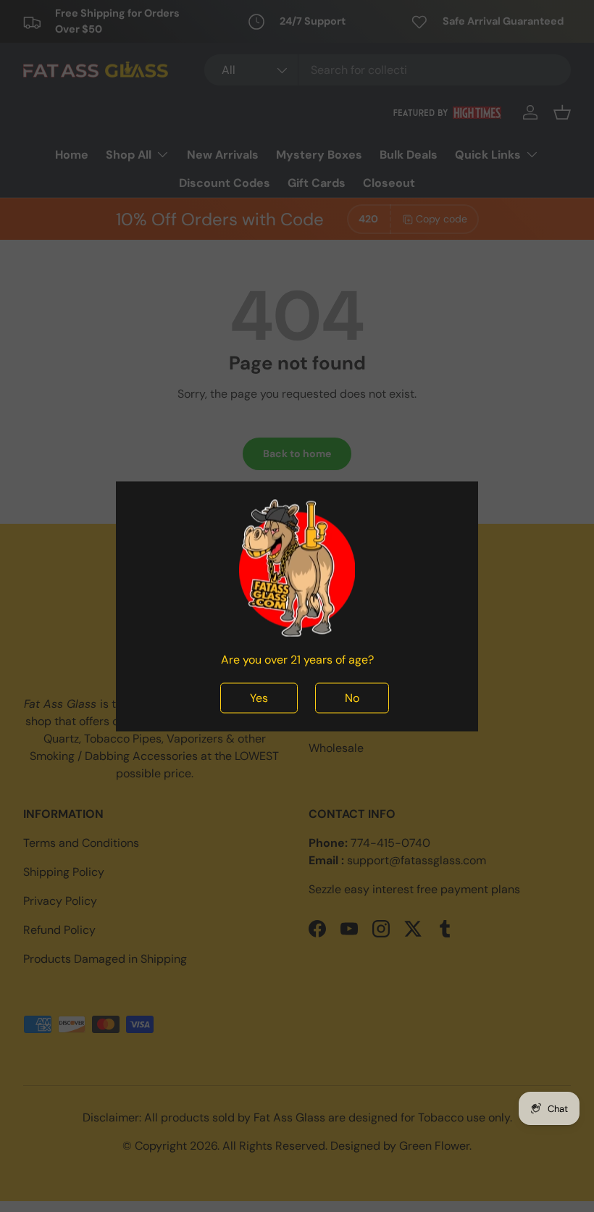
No (352, 697)
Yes (259, 697)
